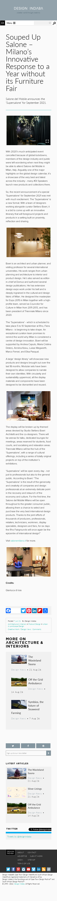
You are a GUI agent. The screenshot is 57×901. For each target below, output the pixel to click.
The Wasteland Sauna (34, 660)
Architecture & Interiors (17, 624)
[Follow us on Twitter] (13, 745)
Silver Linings (35, 788)
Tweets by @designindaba (19, 836)
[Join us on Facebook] (28, 745)
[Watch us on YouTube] (28, 869)
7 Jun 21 (17, 621)
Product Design (34, 624)
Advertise (22, 856)
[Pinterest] (28, 610)
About (20, 852)
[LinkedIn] (34, 610)
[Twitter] (23, 610)
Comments (37, 629)
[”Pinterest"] (43, 745)
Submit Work (36, 856)
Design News (26, 629)
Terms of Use (23, 863)
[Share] (45, 610)
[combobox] (42, 23)
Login (20, 859)
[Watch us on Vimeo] (33, 869)
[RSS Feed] (44, 869)
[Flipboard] (39, 610)
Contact (32, 852)
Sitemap (31, 859)
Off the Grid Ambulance (35, 681)
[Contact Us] (49, 869)
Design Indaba (19, 884)
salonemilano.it (18, 540)
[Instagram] (23, 869)
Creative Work (13, 629)
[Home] (28, 8)
